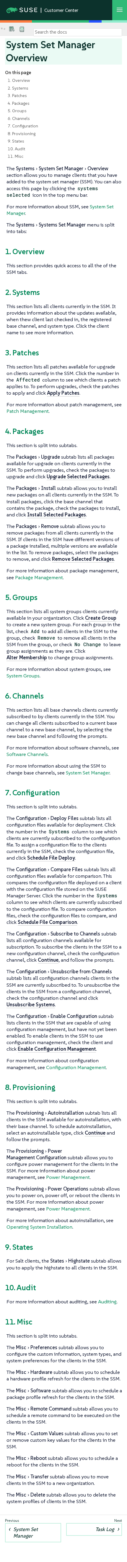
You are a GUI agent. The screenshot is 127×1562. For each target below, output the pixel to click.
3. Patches (17, 95)
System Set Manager (88, 772)
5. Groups (17, 110)
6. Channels (19, 118)
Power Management (68, 1177)
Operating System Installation (39, 1227)
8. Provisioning (21, 133)
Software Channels (27, 754)
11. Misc (15, 156)
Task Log (104, 1529)
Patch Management (27, 411)
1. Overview (19, 80)
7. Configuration (23, 126)
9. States (16, 141)
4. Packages (19, 103)
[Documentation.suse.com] (4, 29)
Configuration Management (76, 1067)
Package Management (39, 577)
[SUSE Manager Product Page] (12, 29)
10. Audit (16, 148)
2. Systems (18, 88)
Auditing (107, 1301)
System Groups (23, 675)
